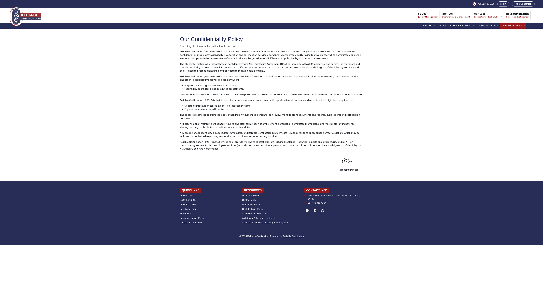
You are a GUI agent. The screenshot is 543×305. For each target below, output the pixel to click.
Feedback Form (188, 209)
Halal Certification (517, 15)
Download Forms (250, 195)
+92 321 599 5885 (485, 4)
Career (495, 25)
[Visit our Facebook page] (307, 211)
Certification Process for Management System (265, 222)
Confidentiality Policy (252, 209)
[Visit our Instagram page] (322, 211)
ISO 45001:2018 (188, 204)
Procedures (429, 25)
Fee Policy (185, 213)
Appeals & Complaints (191, 222)
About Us (470, 25)
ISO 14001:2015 (188, 200)
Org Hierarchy (456, 25)
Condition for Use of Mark (255, 213)
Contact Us (483, 25)
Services (442, 25)
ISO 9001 (427, 15)
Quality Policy (249, 200)
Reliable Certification (293, 236)
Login (503, 4)
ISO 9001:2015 (187, 195)
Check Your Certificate (513, 25)
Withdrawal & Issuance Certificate (259, 218)
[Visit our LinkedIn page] (315, 211)
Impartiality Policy (251, 204)
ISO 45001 (488, 15)
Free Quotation (523, 4)
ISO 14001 (456, 15)
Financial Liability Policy (192, 218)
